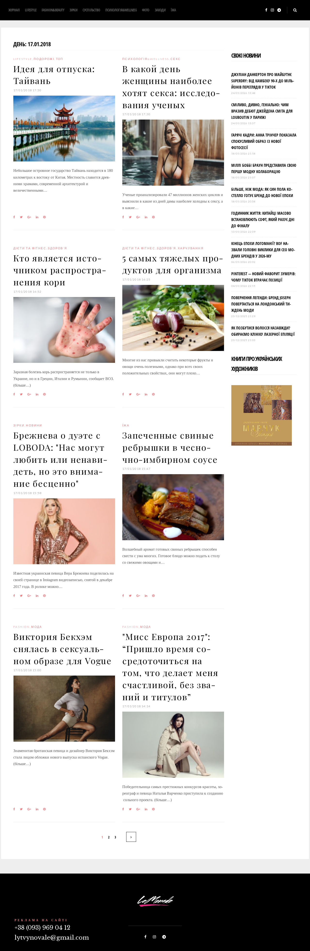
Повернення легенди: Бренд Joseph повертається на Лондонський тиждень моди (261, 304)
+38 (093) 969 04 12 (42, 927)
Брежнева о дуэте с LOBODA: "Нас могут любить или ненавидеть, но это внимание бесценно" (60, 459)
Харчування (191, 248)
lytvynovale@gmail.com (52, 937)
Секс (175, 59)
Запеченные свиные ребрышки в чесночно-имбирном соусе (169, 447)
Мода (36, 627)
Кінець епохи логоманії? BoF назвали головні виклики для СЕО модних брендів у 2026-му (263, 250)
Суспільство (91, 10)
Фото (145, 10)
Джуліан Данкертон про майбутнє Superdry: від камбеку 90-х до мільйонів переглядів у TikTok (262, 81)
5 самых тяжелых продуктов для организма (172, 264)
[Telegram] (279, 10)
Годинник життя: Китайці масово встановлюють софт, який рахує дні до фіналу (262, 219)
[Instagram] (272, 10)
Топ (59, 59)
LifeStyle (30, 10)
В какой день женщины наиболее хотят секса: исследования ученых (171, 86)
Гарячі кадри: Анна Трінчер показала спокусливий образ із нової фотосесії (263, 141)
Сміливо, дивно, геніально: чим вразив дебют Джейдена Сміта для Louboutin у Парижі (262, 111)
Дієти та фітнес (29, 248)
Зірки (73, 10)
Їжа (173, 10)
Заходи (160, 10)
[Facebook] (266, 10)
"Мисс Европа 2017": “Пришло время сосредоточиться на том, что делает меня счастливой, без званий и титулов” (170, 666)
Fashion (21, 627)
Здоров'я (57, 248)
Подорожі (44, 59)
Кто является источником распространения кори (59, 270)
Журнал (14, 10)
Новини (34, 425)
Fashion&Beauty (53, 10)
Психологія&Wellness (121, 10)
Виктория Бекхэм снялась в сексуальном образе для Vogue (62, 648)
